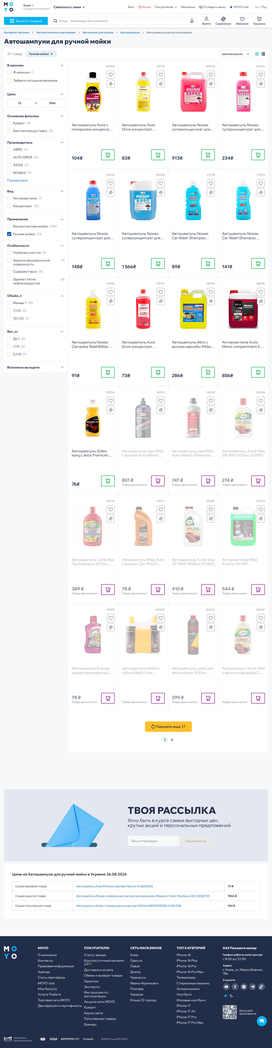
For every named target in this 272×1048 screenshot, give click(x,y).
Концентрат (22, 206)
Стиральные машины (193, 983)
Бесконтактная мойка (30, 226)
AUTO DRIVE (22, 157)
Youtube (226, 986)
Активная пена (25, 198)
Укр (257, 7)
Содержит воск (25, 271)
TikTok (261, 986)
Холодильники (188, 989)
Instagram (244, 986)
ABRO (18, 149)
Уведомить (158, 481)
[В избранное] (111, 75)
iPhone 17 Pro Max (190, 1023)
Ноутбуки (184, 994)
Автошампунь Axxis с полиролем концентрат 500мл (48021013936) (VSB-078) (128, 905)
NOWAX (19, 173)
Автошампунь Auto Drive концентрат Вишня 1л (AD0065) (114, 886)
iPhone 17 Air (186, 1011)
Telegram (252, 986)
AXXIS (18, 165)
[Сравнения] (111, 84)
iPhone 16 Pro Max (190, 972)
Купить (108, 154)
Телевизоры (186, 977)
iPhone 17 (184, 1006)
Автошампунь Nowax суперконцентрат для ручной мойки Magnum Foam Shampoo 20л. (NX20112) (142, 896)
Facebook (235, 986)
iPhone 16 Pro (187, 966)
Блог (131, 7)
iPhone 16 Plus (187, 960)
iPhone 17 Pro (187, 1017)
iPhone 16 (184, 955)
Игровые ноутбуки (191, 1000)
